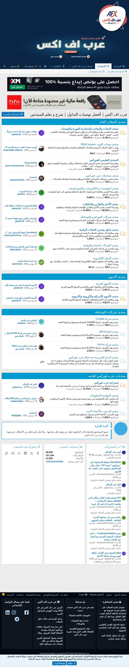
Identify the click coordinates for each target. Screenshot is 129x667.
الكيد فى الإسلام (113, 484)
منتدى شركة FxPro (107, 344)
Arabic (82, 594)
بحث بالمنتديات (95, 71)
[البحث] (5, 66)
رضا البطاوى (17, 387)
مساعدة (19, 594)
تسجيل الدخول (120, 594)
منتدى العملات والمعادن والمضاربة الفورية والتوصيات (89, 128)
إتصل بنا (64, 594)
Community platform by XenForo (65, 653)
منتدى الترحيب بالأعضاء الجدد (102, 411)
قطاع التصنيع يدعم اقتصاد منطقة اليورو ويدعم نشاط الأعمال (106, 554)
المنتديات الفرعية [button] (77, 169)
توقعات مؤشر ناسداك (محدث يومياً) (22, 131)
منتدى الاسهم (117, 277)
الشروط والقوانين (51, 594)
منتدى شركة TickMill (106, 319)
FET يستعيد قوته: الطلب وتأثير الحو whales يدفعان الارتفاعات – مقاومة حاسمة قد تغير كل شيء (105, 500)
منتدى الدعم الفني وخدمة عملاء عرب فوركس (93, 357)
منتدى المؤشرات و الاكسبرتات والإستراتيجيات (93, 188)
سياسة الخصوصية (33, 594)
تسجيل (109, 594)
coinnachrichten (12, 235)
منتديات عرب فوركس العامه (107, 376)
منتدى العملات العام (113, 122)
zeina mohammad (14, 165)
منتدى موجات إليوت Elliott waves (99, 144)
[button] (81, 66)
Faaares (21, 323)
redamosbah (16, 401)
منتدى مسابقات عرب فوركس (102, 175)
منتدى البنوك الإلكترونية (105, 258)
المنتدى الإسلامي (114, 457)
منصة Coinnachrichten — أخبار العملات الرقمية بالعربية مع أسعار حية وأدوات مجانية (105, 536)
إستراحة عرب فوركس (106, 382)
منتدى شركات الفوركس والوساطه (99, 217)
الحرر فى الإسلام (30, 384)
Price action (31, 162)
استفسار (33, 177)
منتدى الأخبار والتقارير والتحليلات (100, 204)
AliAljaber (16, 415)
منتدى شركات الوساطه (110, 312)
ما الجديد (57, 66)
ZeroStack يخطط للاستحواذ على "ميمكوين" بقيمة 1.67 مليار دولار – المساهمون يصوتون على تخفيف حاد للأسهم (104, 467)
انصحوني (33, 412)
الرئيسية (117, 66)
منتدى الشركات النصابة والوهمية (100, 245)
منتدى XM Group (108, 331)
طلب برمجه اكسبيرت (28, 191)
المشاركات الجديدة (116, 71)
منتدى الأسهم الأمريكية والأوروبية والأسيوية (95, 296)
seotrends (17, 263)
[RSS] (3, 595)
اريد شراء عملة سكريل (27, 260)
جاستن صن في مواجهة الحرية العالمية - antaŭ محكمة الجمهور (106, 519)
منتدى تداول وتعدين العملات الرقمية (98, 229)
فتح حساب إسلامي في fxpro (24, 345)
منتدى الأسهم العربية (107, 283)
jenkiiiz (21, 194)
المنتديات (101, 66)
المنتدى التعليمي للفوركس (103, 160)
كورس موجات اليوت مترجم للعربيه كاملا (20, 147)
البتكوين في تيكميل (29, 320)
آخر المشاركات (112, 447)
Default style (96, 594)
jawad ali (16, 134)
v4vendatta (15, 249)
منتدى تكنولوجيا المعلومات (103, 395)
